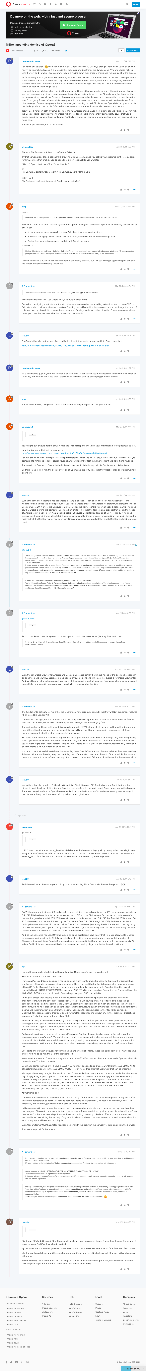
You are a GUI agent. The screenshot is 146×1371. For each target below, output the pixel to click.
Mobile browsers (13, 1329)
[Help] (66, 4)
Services (47, 1296)
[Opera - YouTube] (17, 1362)
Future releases (16, 51)
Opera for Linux (14, 1316)
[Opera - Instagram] (27, 1362)
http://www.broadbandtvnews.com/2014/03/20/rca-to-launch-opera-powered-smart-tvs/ (65, 345)
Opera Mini (12, 1339)
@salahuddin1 (28, 618)
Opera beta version (16, 1320)
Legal (98, 1296)
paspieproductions (31, 61)
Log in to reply (132, 50)
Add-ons (46, 1304)
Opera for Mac (14, 1312)
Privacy (98, 1308)
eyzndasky (27, 827)
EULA (97, 1316)
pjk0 (24, 966)
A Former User (28, 286)
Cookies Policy (102, 1312)
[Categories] (34, 4)
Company (129, 1296)
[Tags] (45, 4)
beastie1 (26, 1222)
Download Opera (74, 25)
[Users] (50, 4)
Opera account (49, 1308)
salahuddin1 (27, 427)
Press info (127, 1308)
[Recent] (40, 4)
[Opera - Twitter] (11, 1362)
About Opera (129, 1304)
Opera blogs (75, 1308)
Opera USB (12, 1324)
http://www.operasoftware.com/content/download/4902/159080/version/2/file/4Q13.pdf (64, 453)
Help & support (76, 1304)
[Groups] (56, 4)
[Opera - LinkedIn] (22, 1362)
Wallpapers (47, 1312)
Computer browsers (15, 1303)
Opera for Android (16, 1335)
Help (71, 1296)
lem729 (25, 336)
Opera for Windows (16, 1308)
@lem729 (26, 550)
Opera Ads (47, 1316)
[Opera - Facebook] (6, 1362)
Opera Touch (13, 1343)
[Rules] (61, 4)
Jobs (125, 1312)
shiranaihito (27, 147)
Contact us (128, 1324)
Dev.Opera (74, 1316)
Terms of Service (103, 1320)
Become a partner (131, 1320)
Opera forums (75, 1312)
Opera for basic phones (18, 1347)
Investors (127, 1316)
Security (99, 1304)
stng (24, 206)
